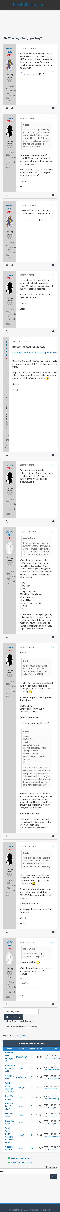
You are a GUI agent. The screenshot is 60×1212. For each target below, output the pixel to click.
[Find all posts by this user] (12, 108)
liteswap (55, 1099)
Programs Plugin (21, 220)
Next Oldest (12, 1021)
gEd (21, 1068)
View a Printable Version (22, 1158)
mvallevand (21, 1057)
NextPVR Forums (28, 4)
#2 (52, 118)
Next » (24, 1036)
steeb (9, 118)
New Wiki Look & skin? (9, 1106)
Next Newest (26, 1021)
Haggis (21, 1087)
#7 (52, 532)
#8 (52, 647)
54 (31, 1148)
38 (31, 1097)
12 (31, 1122)
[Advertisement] (30, 20)
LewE (21, 1135)
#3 (52, 205)
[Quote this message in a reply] (53, 108)
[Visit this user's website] (7, 108)
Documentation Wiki (35, 220)
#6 (52, 465)
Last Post (48, 1058)
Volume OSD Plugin (29, 220)
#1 (52, 48)
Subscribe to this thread (22, 1162)
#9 (52, 846)
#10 (52, 942)
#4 (52, 275)
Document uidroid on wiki (10, 1069)
